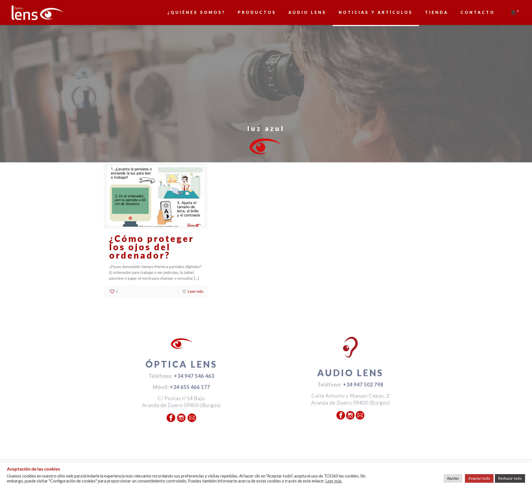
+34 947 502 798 (363, 384)
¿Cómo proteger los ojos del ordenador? (151, 247)
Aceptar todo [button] (479, 478)
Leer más (195, 291)
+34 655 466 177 (190, 387)
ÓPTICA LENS (181, 364)
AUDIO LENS (350, 372)
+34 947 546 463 (194, 376)
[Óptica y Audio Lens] (37, 12)
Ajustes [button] (453, 478)
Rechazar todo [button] (510, 478)
